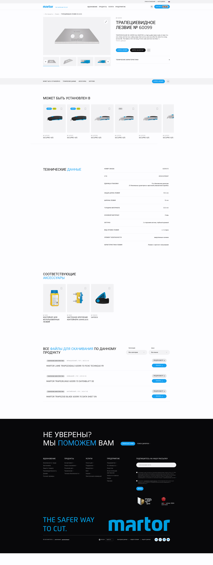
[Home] (55, 6)
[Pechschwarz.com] (65, 539)
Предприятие (120, 6)
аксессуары (82, 81)
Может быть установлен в (51, 81)
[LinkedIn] (164, 539)
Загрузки (92, 81)
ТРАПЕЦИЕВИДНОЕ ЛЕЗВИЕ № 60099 (71, 14)
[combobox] (136, 352)
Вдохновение (92, 6)
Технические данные (69, 81)
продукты (103, 6)
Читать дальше (121, 40)
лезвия (57, 14)
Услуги (111, 6)
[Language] (169, 1)
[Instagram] (160, 539)
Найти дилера (161, 1)
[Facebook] (156, 539)
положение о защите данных (150, 480)
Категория (132, 348)
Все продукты (49, 14)
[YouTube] (168, 539)
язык (152, 348)
